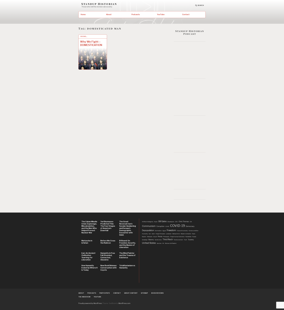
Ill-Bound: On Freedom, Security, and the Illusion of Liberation (127, 244)
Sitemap (144, 293)
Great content (131, 293)
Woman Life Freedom (171, 243)
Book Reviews (157, 293)
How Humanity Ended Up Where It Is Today (89, 267)
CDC (176, 221)
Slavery (151, 240)
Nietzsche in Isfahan (86, 242)
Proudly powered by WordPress (90, 303)
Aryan (156, 221)
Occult (155, 236)
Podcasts (135, 14)
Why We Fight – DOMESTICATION (91, 43)
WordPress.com (124, 303)
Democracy (190, 226)
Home (83, 14)
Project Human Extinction (177, 236)
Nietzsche (149, 236)
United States (149, 243)
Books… (84, 36)
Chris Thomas (184, 222)
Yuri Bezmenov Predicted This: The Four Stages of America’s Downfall (107, 226)
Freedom (171, 230)
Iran (150, 234)
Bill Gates (162, 221)
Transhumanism (178, 240)
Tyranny (191, 240)
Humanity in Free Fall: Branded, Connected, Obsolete (107, 256)
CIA (191, 221)
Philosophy (166, 236)
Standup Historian (99, 3)
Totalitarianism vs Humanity (127, 266)
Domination (158, 230)
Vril (163, 243)
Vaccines (159, 243)
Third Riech (168, 239)
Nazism (144, 236)
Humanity (145, 234)
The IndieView (84, 297)
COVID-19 (177, 226)
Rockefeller (188, 236)
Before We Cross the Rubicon (107, 242)
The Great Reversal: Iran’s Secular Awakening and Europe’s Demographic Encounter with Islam (127, 228)
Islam (153, 234)
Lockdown (169, 234)
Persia (160, 237)
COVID (167, 226)
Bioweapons (171, 221)
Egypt (164, 230)
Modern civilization (186, 234)
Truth (185, 240)
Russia (194, 236)
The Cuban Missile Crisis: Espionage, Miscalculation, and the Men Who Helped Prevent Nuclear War (89, 227)
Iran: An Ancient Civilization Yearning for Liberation (88, 256)
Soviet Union (158, 240)
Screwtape (144, 240)
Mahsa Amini (176, 234)
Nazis (193, 234)
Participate (104, 293)
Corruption (160, 226)
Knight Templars (160, 234)
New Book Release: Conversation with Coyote (108, 267)
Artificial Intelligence (147, 221)
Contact (185, 14)
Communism (149, 226)
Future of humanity (182, 230)
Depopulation (148, 230)
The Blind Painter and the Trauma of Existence (127, 255)
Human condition (193, 230)
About (108, 14)
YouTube (161, 14)
